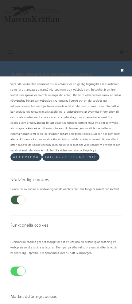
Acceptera (26, 156)
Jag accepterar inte (71, 156)
